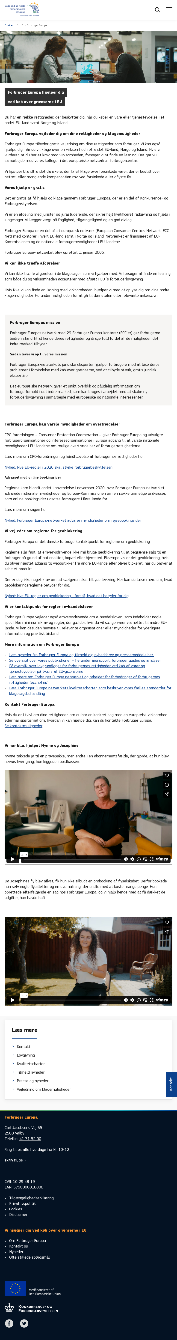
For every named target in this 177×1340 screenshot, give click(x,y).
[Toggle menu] (169, 10)
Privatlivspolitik (22, 1203)
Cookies (15, 1209)
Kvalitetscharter (31, 1063)
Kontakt (23, 1046)
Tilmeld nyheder (30, 1072)
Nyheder (16, 1251)
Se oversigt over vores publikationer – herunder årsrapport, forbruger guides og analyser (85, 660)
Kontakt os (18, 1246)
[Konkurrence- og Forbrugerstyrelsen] (22, 10)
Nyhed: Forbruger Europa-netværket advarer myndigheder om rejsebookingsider (73, 520)
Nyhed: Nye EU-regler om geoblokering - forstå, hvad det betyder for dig (67, 595)
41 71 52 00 (30, 1138)
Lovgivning (26, 1055)
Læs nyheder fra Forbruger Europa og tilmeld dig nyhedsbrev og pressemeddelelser (81, 654)
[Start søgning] (157, 10)
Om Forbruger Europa (27, 1240)
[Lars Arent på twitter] (24, 1326)
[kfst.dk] (31, 1310)
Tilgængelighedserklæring (31, 1198)
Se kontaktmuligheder (23, 726)
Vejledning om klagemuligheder (44, 1089)
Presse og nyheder (32, 1080)
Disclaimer (18, 1214)
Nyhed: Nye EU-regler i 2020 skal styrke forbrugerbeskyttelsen (59, 467)
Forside (9, 25)
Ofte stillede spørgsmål (29, 1257)
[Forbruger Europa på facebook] (9, 1326)
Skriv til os (14, 1160)
